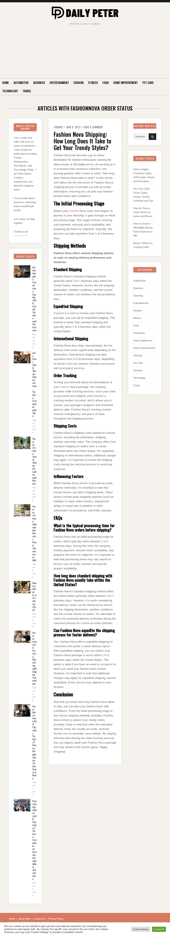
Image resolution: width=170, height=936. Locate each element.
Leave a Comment (93, 127)
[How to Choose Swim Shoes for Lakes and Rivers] (22, 443)
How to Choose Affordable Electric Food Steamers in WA (34, 533)
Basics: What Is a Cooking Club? (34, 596)
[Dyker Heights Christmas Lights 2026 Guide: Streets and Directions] (22, 271)
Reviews (138, 370)
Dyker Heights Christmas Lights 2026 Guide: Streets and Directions (34, 299)
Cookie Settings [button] (140, 929)
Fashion (79, 82)
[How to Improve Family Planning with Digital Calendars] (22, 637)
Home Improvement (125, 82)
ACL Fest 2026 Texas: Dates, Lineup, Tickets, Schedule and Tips (34, 384)
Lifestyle (137, 355)
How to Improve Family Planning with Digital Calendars (34, 658)
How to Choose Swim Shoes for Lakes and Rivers (34, 461)
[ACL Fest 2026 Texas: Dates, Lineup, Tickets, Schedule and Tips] (22, 357)
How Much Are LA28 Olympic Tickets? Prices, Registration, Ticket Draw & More (34, 742)
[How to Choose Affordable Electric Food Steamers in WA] (22, 510)
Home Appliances (142, 340)
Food (105, 82)
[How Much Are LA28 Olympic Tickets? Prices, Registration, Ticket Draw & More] (22, 710)
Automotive (21, 82)
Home (5, 82)
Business (39, 82)
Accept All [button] (159, 929)
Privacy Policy (55, 919)
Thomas (58, 127)
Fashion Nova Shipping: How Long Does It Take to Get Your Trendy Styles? (82, 141)
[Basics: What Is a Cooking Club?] (22, 587)
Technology (10, 91)
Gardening (139, 333)
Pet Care (148, 82)
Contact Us (39, 919)
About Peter (24, 919)
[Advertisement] (85, 53)
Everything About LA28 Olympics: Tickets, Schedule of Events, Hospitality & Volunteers (34, 840)
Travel (27, 91)
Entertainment (59, 82)
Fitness (93, 82)
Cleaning (138, 295)
